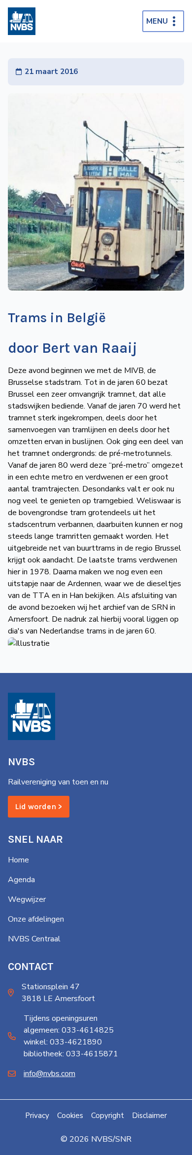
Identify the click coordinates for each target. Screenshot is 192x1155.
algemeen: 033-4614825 (69, 1030)
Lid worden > (39, 806)
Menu (157, 21)
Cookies (70, 1115)
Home (18, 860)
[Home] (21, 21)
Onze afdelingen (36, 919)
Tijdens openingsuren (60, 1018)
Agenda (21, 879)
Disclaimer (149, 1115)
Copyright (107, 1115)
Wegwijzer (27, 899)
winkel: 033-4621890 (63, 1042)
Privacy (37, 1115)
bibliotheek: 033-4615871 (71, 1053)
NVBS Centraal (34, 938)
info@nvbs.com (49, 1073)
